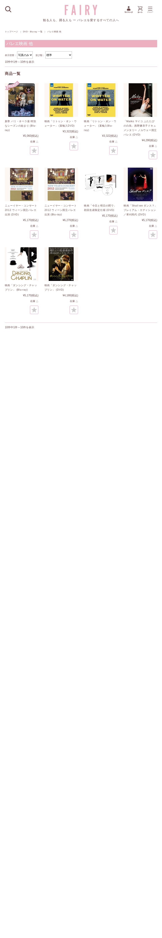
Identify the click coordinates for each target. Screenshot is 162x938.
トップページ (11, 31)
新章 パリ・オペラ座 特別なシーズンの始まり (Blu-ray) (20, 126)
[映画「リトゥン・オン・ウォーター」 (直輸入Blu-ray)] (100, 100)
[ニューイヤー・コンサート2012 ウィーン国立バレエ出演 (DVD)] (21, 184)
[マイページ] (128, 12)
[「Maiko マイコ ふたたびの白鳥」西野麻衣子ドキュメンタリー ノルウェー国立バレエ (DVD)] (140, 100)
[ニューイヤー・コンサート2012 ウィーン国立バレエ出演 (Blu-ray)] (61, 184)
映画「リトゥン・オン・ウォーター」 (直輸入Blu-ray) (100, 126)
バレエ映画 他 (19, 43)
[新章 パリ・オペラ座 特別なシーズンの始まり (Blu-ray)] (21, 100)
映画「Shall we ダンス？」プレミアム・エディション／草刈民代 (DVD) (140, 210)
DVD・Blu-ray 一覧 (33, 31)
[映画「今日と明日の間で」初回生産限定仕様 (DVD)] (100, 184)
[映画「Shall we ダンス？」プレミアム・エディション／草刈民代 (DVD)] (140, 184)
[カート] (140, 12)
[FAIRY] (81, 14)
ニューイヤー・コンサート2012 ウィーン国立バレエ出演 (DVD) (21, 210)
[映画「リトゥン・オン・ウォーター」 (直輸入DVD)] (61, 100)
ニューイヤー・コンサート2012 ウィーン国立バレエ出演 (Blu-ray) (61, 210)
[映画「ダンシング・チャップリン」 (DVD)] (61, 264)
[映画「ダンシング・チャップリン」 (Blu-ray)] (21, 264)
